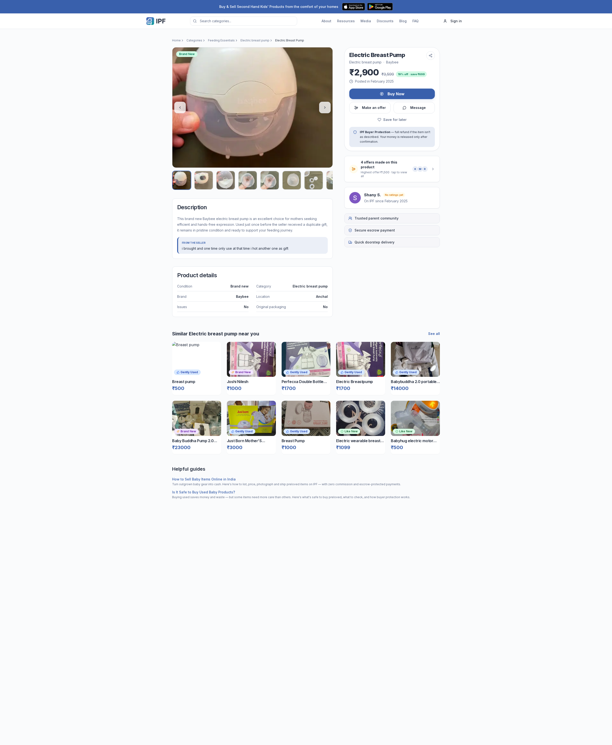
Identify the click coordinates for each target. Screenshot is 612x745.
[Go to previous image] (180, 107)
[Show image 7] (313, 180)
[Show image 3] (225, 180)
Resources (346, 21)
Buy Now (396, 93)
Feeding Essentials (221, 40)
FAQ (415, 21)
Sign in (456, 21)
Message (418, 108)
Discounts (385, 21)
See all (434, 334)
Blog (403, 21)
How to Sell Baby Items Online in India (204, 479)
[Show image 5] (269, 180)
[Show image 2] (203, 180)
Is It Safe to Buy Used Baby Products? (203, 492)
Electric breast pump (254, 40)
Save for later (395, 120)
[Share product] (430, 55)
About (326, 21)
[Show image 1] (181, 180)
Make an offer (374, 108)
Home (176, 40)
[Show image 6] (291, 180)
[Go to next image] (325, 107)
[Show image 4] (247, 180)
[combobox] (243, 21)
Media (366, 21)
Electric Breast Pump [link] (289, 40)
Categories (194, 40)
